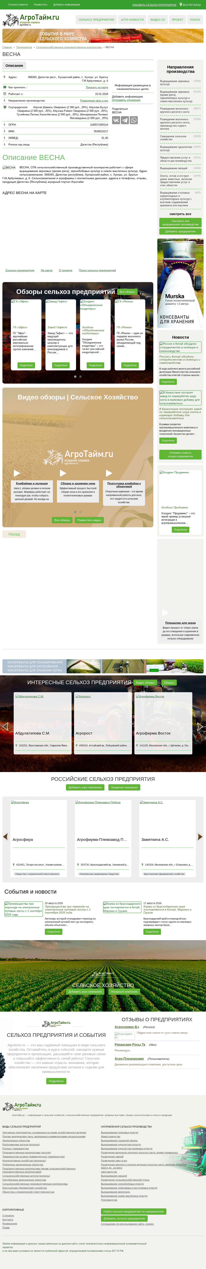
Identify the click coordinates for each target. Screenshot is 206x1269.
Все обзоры (127, 291)
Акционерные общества (16, 1140)
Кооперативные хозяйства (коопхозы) (24, 1160)
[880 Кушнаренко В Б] (163, 712)
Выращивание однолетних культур (180, 148)
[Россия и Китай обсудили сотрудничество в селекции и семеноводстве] (180, 348)
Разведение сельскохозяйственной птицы (125, 1180)
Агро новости (132, 19)
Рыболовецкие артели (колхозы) (21, 1144)
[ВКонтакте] (116, 120)
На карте (47, 270)
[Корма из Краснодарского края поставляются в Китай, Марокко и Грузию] (122, 918)
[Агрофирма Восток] (103, 712)
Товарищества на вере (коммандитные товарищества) (33, 1156)
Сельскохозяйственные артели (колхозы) (26, 1176)
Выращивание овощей (180, 168)
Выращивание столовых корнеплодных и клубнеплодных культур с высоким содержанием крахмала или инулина (180, 199)
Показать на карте (97, 87)
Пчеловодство (109, 1200)
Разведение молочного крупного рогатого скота (180, 110)
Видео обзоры (145, 682)
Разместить (40, 4)
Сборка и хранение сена (78, 483)
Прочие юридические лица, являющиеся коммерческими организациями (43, 1136)
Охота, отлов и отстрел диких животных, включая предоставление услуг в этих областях (180, 180)
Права (6, 1227)
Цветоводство (109, 1171)
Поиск (195, 19)
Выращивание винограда (115, 1192)
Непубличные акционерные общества (24, 1180)
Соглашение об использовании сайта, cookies (127, 1224)
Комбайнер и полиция (32, 483)
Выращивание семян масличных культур (124, 1196)
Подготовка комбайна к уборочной (124, 485)
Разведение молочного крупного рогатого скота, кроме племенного (139, 1152)
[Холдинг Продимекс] (180, 487)
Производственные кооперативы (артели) (26, 1152)
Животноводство (110, 1136)
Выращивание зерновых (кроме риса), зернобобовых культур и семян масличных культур (180, 96)
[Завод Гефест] (60, 311)
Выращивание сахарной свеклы (119, 1140)
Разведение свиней (112, 1156)
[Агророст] (42, 712)
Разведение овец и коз (94, 100)
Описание (14, 66)
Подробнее (26, 365)
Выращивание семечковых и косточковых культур (129, 1188)
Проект (177, 19)
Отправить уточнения (126, 100)
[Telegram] (125, 120)
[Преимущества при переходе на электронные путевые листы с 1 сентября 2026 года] (24, 918)
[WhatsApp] (134, 120)
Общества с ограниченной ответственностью (28, 1192)
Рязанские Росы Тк (130, 1044)
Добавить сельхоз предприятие (154, 5)
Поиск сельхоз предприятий (97, 270)
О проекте (65, 270)
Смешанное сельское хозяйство (180, 138)
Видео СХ (157, 19)
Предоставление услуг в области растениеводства (180, 159)
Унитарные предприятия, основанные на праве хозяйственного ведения (44, 1132)
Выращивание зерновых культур (180, 83)
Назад (14, 534)
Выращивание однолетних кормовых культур (126, 1148)
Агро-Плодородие (129, 1058)
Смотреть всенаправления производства (180, 222)
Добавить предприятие (180, 231)
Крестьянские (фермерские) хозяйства (24, 1188)
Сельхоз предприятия (96, 19)
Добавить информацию (66, 4)
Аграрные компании (124, 787)
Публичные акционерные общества (22, 1164)
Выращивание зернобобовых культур (122, 1184)
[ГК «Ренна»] (130, 311)
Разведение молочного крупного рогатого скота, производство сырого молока (180, 124)
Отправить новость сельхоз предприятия (180, 454)
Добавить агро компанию (85, 787)
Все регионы (192, 5)
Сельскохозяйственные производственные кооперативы (35, 1184)
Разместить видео (89, 520)
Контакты (7, 1219)
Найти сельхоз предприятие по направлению (134, 1211)
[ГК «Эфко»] (26, 311)
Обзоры (169, 682)
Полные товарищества (15, 1148)
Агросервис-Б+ (127, 1027)
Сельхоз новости (18, 4)
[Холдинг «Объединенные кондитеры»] (95, 311)
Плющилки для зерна (180, 622)
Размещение (9, 1223)
